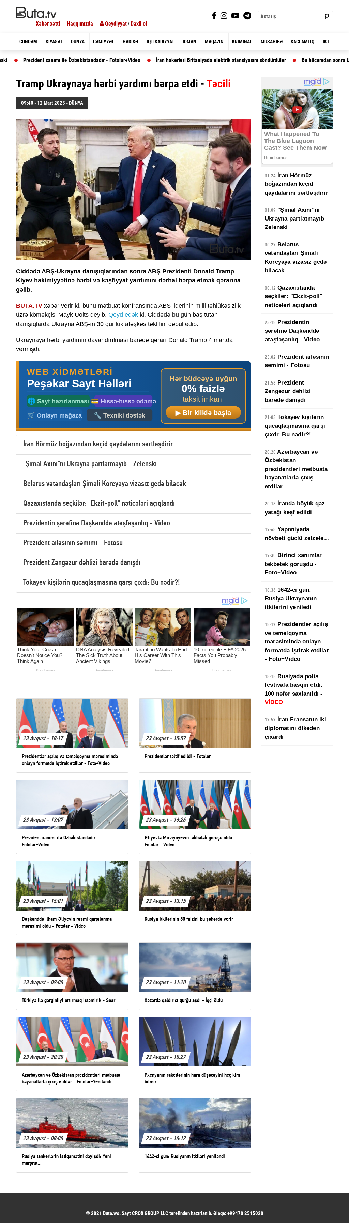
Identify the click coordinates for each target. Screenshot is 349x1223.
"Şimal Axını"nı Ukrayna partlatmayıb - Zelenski (90, 464)
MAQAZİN (214, 41)
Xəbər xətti (48, 23)
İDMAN (189, 41)
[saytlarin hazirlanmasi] (133, 396)
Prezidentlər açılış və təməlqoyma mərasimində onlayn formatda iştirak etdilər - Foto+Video (297, 641)
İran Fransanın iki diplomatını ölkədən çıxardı (295, 728)
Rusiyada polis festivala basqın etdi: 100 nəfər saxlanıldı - (167, 60)
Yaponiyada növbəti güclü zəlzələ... (297, 533)
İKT (326, 41)
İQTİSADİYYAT (160, 41)
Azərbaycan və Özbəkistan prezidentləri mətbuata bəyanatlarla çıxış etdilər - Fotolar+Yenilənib (296, 470)
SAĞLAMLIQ (302, 41)
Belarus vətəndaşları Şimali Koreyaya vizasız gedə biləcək (104, 484)
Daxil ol (139, 23)
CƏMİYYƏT (103, 41)
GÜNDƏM (28, 41)
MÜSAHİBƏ (272, 41)
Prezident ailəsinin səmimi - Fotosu (73, 543)
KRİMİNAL (242, 41)
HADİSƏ (130, 41)
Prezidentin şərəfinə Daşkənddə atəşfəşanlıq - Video (96, 523)
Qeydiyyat (115, 23)
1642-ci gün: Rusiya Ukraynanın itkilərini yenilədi (291, 598)
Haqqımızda (80, 23)
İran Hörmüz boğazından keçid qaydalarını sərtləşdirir (98, 445)
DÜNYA (78, 41)
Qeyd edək (123, 314)
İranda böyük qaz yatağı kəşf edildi (295, 508)
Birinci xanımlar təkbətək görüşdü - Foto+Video (293, 564)
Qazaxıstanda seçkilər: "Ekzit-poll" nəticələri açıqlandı (99, 504)
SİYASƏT (54, 41)
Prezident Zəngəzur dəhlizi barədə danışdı (81, 563)
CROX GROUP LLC (150, 1213)
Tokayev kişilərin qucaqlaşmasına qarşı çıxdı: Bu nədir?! (101, 583)
